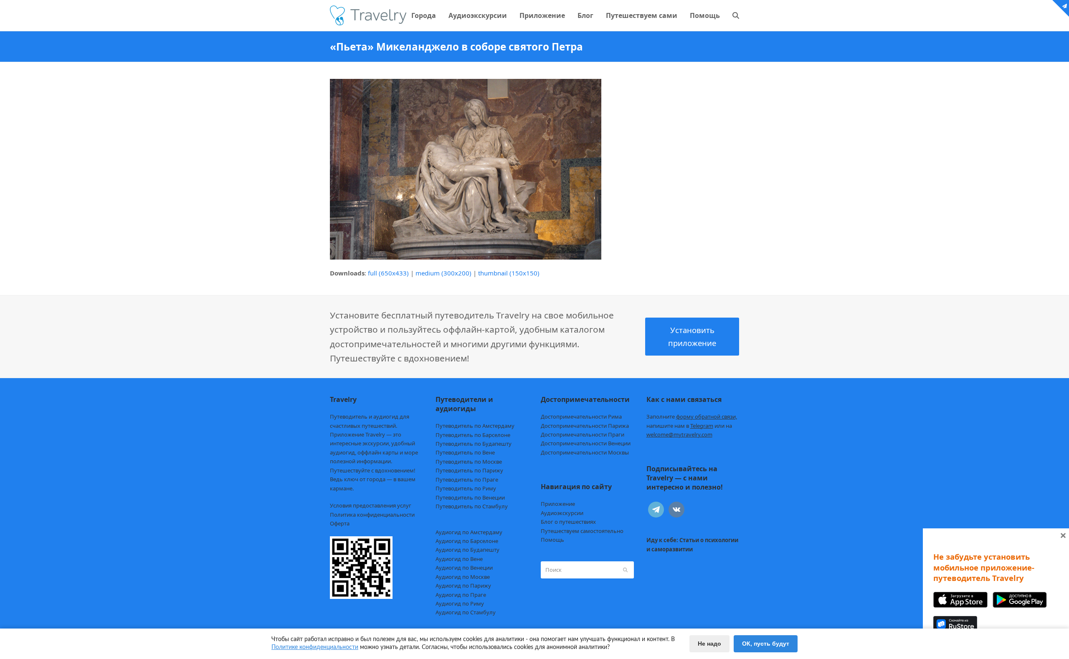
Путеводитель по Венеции (470, 497)
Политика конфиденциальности (372, 514)
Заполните (691, 416)
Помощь (552, 539)
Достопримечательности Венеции (586, 443)
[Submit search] (625, 570)
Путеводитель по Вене (465, 452)
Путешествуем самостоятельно (582, 531)
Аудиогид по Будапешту (467, 549)
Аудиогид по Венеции (464, 567)
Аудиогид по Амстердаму (469, 532)
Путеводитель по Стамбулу (472, 506)
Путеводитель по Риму (466, 488)
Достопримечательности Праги (582, 434)
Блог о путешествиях (568, 521)
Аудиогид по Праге (461, 594)
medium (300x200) (443, 273)
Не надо (709, 643)
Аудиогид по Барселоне (467, 541)
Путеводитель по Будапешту (474, 443)
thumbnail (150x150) (509, 273)
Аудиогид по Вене (459, 559)
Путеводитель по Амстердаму (475, 425)
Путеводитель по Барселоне (473, 435)
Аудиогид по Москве (463, 577)
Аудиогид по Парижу (463, 585)
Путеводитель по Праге (467, 479)
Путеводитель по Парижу (469, 470)
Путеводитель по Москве (469, 461)
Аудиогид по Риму (460, 603)
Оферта (340, 523)
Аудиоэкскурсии (562, 513)
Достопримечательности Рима (581, 416)
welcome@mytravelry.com (679, 434)
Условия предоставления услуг (370, 505)
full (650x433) (388, 273)
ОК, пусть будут (765, 643)
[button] (735, 15)
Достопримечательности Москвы (585, 452)
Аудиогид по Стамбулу (466, 612)
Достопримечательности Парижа (585, 425)
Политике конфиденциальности (314, 647)
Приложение (558, 504)
